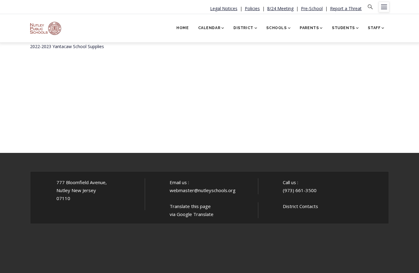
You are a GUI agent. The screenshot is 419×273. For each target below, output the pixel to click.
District (243, 28)
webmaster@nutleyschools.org (203, 190)
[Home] (46, 26)
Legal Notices (223, 8)
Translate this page (190, 206)
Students (343, 28)
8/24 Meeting (280, 8)
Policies (252, 8)
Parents (309, 28)
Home (182, 28)
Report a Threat (346, 8)
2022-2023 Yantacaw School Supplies (67, 46)
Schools (276, 28)
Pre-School (312, 8)
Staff (374, 28)
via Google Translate (191, 214)
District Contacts (300, 206)
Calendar (209, 28)
